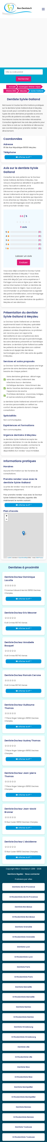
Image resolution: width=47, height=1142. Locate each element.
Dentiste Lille (23, 1047)
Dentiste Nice (23, 1067)
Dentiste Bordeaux (23, 907)
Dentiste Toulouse (23, 1127)
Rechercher (23, 79)
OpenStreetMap (23, 557)
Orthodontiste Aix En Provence (23, 897)
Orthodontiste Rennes (23, 1117)
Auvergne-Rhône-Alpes (29, 86)
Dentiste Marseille (23, 987)
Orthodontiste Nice (23, 1077)
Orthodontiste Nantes (23, 1017)
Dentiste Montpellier (23, 1087)
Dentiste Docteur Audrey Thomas (22, 740)
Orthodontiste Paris (23, 977)
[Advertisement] (23, 42)
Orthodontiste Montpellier (23, 1097)
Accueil (12, 86)
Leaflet (9, 557)
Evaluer (23, 262)
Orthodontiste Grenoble (23, 937)
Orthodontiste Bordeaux (23, 917)
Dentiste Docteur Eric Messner (21, 612)
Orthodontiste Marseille (23, 997)
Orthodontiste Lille (23, 1057)
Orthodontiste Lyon (23, 957)
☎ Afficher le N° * (23, 157)
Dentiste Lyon (23, 946)
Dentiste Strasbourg (23, 1027)
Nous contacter (32, 874)
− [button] (6, 519)
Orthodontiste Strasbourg (23, 1037)
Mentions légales (15, 874)
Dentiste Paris (23, 967)
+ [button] (6, 515)
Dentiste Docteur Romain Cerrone (23, 675)
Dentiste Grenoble (23, 927)
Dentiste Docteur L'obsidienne (21, 841)
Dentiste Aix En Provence (23, 887)
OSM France (39, 557)
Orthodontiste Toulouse (23, 1137)
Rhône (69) (11, 91)
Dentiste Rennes (23, 1107)
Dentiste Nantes (23, 1007)
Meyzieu (23, 91)
